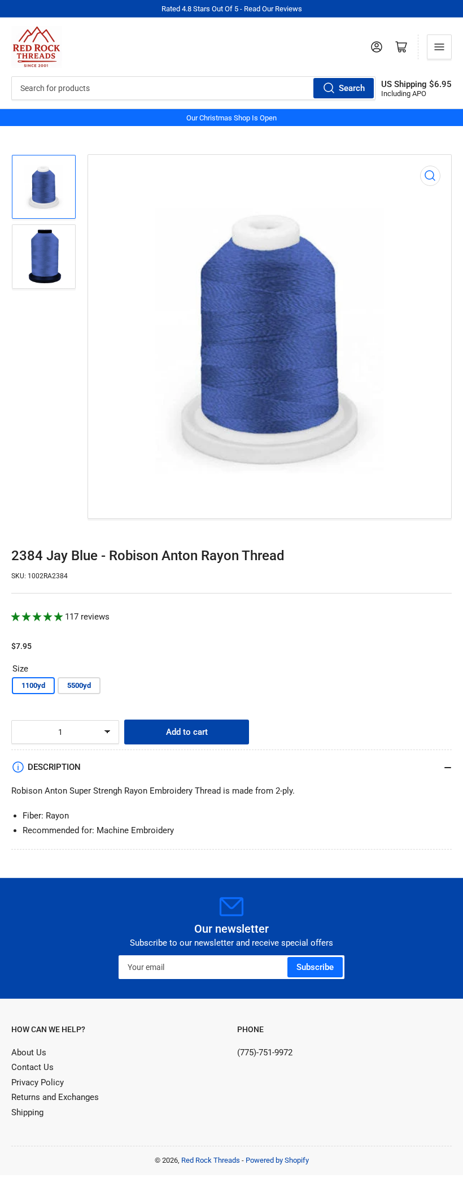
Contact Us (32, 1067)
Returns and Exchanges (55, 1097)
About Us (28, 1052)
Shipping (27, 1112)
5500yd (79, 685)
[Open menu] (439, 46)
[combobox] (193, 88)
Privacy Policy (37, 1082)
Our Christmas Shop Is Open (231, 118)
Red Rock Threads (210, 1160)
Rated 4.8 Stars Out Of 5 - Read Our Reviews (231, 9)
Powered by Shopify (277, 1160)
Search (352, 88)
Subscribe (315, 967)
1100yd (33, 685)
